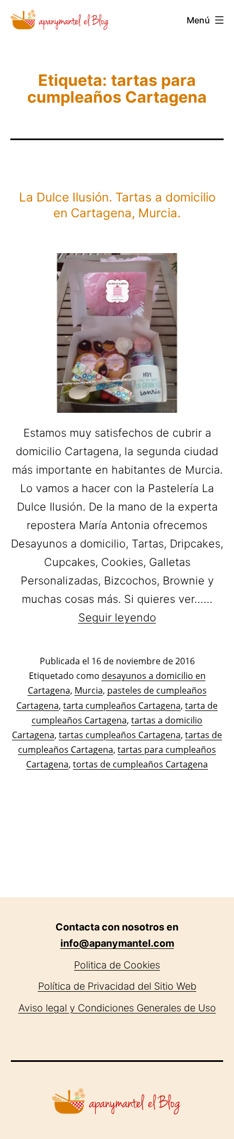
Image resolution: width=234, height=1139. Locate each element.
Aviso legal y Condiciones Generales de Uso (117, 1008)
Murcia (89, 690)
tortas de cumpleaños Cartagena (140, 764)
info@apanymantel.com (117, 943)
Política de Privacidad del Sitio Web (117, 986)
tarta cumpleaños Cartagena (122, 706)
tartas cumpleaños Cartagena (120, 735)
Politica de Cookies (117, 965)
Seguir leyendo (117, 617)
